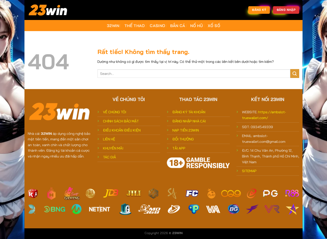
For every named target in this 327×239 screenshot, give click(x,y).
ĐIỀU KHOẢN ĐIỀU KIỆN (122, 130)
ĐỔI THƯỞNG (183, 139)
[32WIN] (50, 10)
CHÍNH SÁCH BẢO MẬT (121, 121)
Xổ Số (214, 25)
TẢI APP (178, 148)
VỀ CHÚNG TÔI (114, 112)
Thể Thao (134, 25)
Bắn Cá (177, 25)
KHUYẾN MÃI (113, 148)
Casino (157, 25)
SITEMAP (249, 171)
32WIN (113, 25)
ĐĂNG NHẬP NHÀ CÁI (189, 121)
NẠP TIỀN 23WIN (185, 130)
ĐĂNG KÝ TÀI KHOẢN (188, 112)
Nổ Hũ (196, 25)
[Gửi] (294, 73)
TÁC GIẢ (109, 157)
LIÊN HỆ (109, 139)
